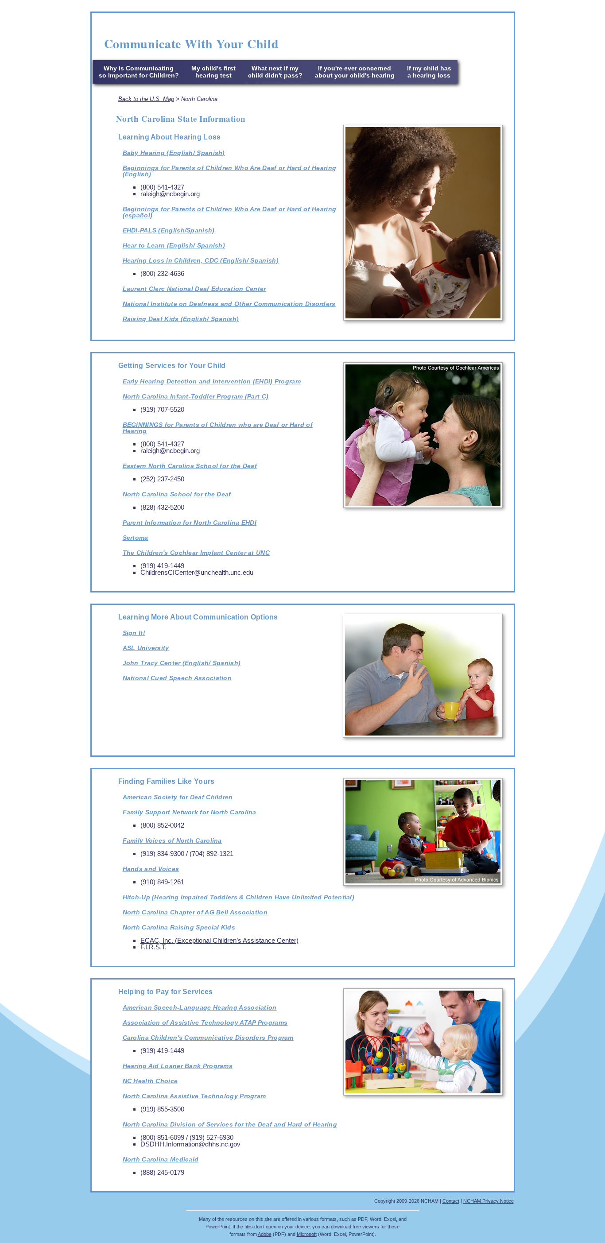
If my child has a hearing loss (429, 72)
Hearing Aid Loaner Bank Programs (178, 1065)
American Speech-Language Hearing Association (200, 1007)
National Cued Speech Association (177, 678)
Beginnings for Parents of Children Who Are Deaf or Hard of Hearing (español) (230, 212)
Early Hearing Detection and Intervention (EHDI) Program (212, 381)
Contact (450, 1201)
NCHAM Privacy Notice (488, 1201)
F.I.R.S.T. (153, 947)
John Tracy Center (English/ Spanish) (182, 662)
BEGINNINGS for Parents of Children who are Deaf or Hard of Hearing (218, 427)
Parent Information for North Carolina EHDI (190, 522)
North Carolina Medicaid (161, 1159)
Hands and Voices (151, 868)
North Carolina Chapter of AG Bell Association (195, 912)
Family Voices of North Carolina (172, 840)
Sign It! (134, 632)
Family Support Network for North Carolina (189, 812)
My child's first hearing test (213, 72)
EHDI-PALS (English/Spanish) (169, 230)
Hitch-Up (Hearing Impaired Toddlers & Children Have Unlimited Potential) (239, 897)
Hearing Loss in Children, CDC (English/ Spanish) (201, 260)
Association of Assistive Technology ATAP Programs (205, 1022)
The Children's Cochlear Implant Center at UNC (196, 552)
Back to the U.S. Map (146, 99)
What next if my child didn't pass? (275, 72)
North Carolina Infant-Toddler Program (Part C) (196, 396)
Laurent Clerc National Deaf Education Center (194, 288)
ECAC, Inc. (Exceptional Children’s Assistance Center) (219, 940)
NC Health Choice (150, 1080)
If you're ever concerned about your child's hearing (355, 72)
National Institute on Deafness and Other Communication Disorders (229, 303)
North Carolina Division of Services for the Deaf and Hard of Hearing (230, 1124)
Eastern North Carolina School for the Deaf (190, 465)
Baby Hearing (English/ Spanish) (174, 152)
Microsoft (307, 1234)
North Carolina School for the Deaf (177, 494)
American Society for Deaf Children (178, 797)
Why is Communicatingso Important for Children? (139, 72)
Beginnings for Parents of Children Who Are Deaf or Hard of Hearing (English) (230, 171)
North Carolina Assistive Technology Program (194, 1096)
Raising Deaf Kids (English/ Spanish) (181, 318)
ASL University (146, 647)
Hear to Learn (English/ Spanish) (174, 245)
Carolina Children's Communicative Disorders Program (208, 1037)
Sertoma (135, 537)
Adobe (264, 1234)
